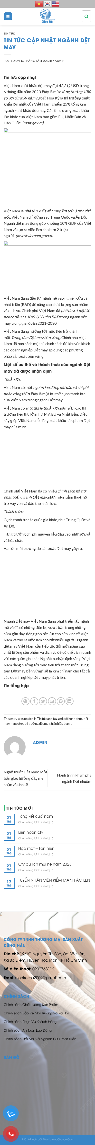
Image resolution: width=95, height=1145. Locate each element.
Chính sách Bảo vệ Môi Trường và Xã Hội (36, 1013)
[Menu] (8, 16)
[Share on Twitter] (43, 701)
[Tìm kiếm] (86, 16)
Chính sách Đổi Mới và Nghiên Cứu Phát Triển (40, 1038)
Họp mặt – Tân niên (36, 848)
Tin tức (9, 33)
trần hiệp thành (61, 723)
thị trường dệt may (37, 723)
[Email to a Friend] (52, 701)
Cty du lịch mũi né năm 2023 (44, 864)
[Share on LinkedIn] (70, 701)
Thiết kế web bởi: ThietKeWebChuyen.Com (47, 1139)
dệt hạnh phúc (72, 719)
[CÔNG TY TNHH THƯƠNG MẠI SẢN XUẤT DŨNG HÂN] (47, 16)
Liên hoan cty (30, 832)
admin (60, 60)
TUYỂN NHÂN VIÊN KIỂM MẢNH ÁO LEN (54, 880)
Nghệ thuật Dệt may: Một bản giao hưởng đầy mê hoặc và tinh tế (25, 778)
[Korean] (47, 3)
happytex (17, 723)
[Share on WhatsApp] (25, 701)
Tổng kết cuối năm (35, 816)
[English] (56, 3)
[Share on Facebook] (34, 701)
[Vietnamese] (39, 3)
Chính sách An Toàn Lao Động (28, 1030)
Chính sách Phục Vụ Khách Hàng (30, 1021)
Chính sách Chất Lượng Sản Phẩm (31, 1004)
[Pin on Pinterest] (61, 701)
